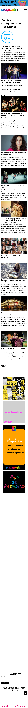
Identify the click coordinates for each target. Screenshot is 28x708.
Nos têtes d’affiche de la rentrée (11, 256)
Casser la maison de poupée (13, 348)
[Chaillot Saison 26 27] (14, 423)
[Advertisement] (14, 509)
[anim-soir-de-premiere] (14, 493)
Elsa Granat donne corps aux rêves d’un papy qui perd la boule (13, 115)
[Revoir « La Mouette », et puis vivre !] (14, 176)
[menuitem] (21, 10)
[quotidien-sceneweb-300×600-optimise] (14, 469)
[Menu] (24, 10)
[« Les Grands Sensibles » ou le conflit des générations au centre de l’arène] (14, 209)
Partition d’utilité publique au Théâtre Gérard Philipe (13, 81)
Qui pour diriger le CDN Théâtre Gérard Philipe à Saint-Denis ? (11, 48)
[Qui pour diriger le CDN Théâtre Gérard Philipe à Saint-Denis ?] (14, 37)
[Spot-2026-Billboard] (14, 6)
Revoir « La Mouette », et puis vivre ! (13, 186)
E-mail (3, 677)
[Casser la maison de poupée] (14, 339)
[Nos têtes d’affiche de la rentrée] (14, 246)
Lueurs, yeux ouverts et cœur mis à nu (13, 281)
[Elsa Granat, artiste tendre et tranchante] (14, 143)
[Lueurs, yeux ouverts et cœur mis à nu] (14, 271)
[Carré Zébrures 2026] (14, 399)
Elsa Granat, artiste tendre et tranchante (13, 154)
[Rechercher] (21, 10)
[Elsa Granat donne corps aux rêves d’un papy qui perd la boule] (14, 104)
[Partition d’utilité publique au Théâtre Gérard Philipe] (14, 71)
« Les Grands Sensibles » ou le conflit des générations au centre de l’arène (13, 220)
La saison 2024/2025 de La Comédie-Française (12, 314)
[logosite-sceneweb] (11, 10)
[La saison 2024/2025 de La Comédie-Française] (14, 304)
